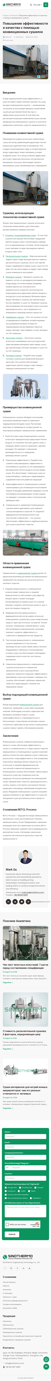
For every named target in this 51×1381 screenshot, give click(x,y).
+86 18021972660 (21, 895)
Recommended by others (18, 1198)
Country (9, 1174)
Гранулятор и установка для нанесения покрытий (22, 1336)
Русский (37, 4)
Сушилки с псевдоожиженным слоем (20, 235)
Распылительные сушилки (17, 256)
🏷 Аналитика (18, 37)
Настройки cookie (10, 1308)
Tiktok (33, 1191)
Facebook (11, 1191)
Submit (12, 1234)
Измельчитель (8, 1325)
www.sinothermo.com (40, 901)
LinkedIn (40, 1187)
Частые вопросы (9, 1282)
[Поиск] (31, 5)
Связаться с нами (10, 1297)
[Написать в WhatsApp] (46, 1359)
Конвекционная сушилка (12, 1332)
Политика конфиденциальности (15, 1300)
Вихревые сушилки (14, 277)
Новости (6, 1286)
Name (8, 1132)
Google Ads (12, 1187)
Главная (6, 15)
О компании (7, 1293)
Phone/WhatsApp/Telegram (17, 1163)
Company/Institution (14, 1153)
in (8, 901)
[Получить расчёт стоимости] (46, 1367)
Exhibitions (37, 1198)
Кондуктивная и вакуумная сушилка (17, 1340)
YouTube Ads (27, 1187)
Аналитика (14, 15)
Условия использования (12, 1304)
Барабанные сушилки (15, 317)
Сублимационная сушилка (13, 1328)
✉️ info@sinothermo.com (13, 1363)
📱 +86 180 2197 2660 (11, 1367)
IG (11, 1268)
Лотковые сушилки (13, 355)
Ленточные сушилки (14, 338)
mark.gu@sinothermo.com (33, 892)
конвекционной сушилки (27, 573)
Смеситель (7, 1321)
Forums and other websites (18, 1195)
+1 (7, 1167)
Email (8, 1142)
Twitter (23, 1191)
